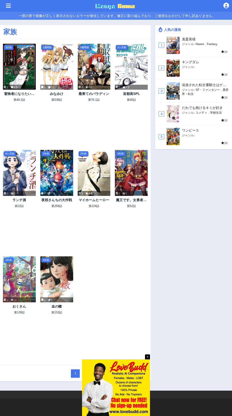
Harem (200, 44)
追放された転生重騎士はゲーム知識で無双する (204, 85)
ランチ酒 (19, 200)
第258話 (56, 206)
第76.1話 (94, 99)
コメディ (201, 112)
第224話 (94, 206)
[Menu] (8, 6)
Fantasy (212, 44)
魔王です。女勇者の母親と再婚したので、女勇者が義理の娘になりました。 (131, 200)
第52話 (131, 206)
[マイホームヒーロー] (94, 173)
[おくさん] (19, 279)
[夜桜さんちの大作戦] (56, 173)
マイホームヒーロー (94, 200)
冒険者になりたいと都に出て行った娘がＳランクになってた (19, 94)
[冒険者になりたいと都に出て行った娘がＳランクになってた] (19, 67)
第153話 (56, 312)
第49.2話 (19, 99)
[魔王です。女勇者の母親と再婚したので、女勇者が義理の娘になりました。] (131, 173)
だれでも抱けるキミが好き (202, 108)
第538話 (56, 99)
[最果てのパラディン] (94, 67)
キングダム (190, 62)
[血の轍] (56, 279)
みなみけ (56, 94)
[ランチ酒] (19, 173)
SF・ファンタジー (208, 89)
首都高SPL (131, 94)
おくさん (19, 306)
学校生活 (216, 112)
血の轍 (57, 306)
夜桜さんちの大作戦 (56, 200)
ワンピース (190, 130)
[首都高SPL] (131, 67)
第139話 (19, 312)
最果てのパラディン (94, 94)
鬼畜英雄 (189, 39)
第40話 (131, 99)
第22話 (19, 206)
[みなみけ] (56, 67)
